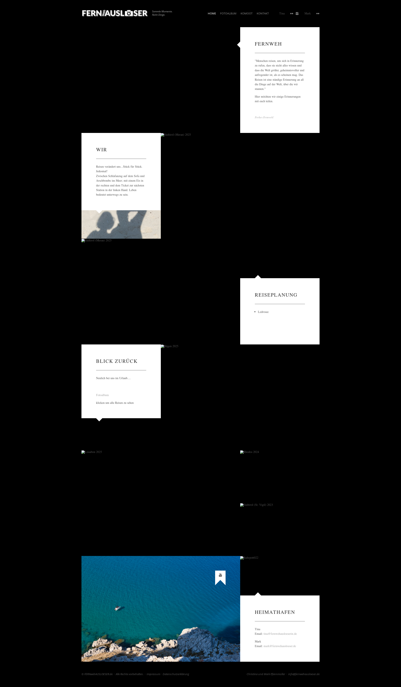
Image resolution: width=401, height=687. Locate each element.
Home (212, 13)
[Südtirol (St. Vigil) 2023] (280, 505)
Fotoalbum (228, 13)
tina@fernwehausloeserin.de (280, 634)
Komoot (247, 13)
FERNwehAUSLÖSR (115, 13)
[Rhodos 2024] (280, 452)
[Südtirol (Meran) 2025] (160, 240)
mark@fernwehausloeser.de (280, 646)
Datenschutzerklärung (176, 674)
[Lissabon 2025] (160, 452)
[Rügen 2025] (240, 346)
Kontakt (263, 13)
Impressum (153, 674)
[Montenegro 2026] (240, 134)
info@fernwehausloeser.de (304, 674)
